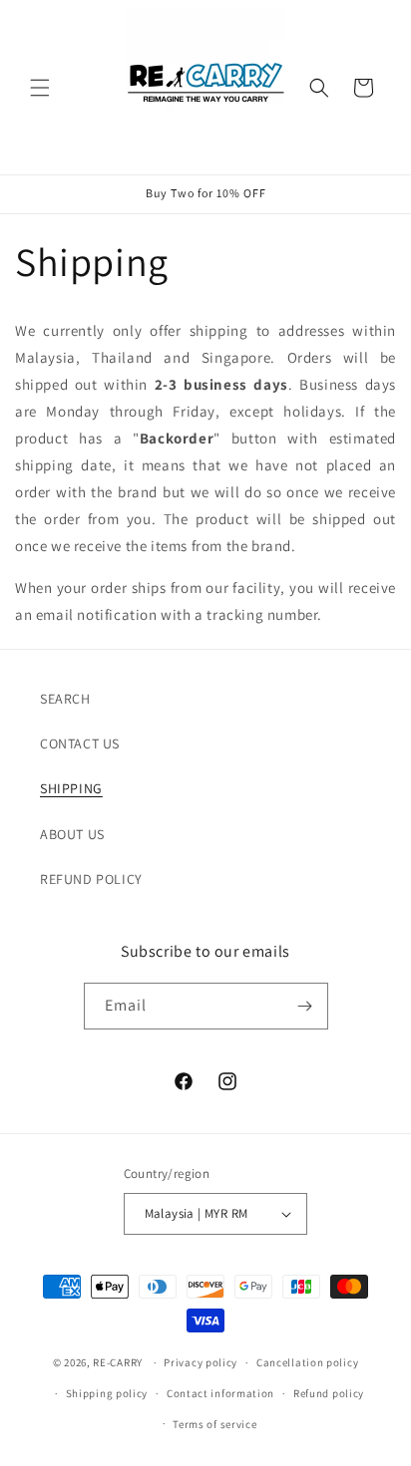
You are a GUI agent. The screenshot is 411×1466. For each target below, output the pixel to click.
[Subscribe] (305, 1006)
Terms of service (214, 1424)
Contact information (220, 1393)
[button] (40, 88)
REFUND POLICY (91, 879)
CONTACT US (80, 743)
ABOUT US (72, 834)
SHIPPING (71, 788)
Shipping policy (107, 1393)
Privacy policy (200, 1362)
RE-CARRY (118, 1362)
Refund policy (328, 1393)
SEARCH (65, 699)
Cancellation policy (307, 1362)
